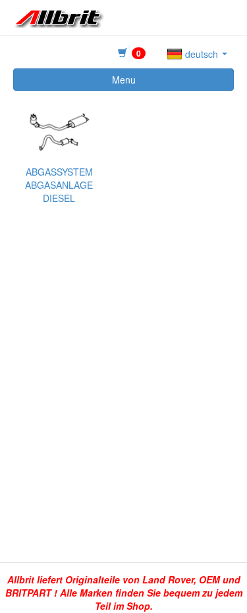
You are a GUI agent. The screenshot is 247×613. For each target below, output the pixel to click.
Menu (124, 79)
